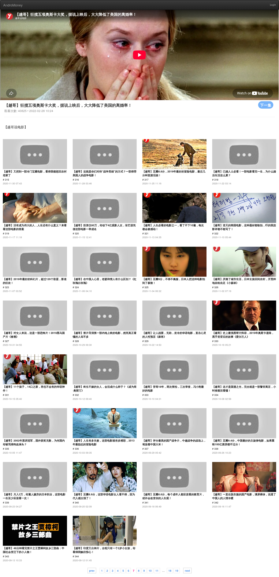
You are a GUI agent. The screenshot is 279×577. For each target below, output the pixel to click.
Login (273, 5)
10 (150, 570)
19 (176, 570)
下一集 (265, 105)
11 (156, 570)
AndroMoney (13, 4)
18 (169, 570)
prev (92, 570)
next (187, 570)
